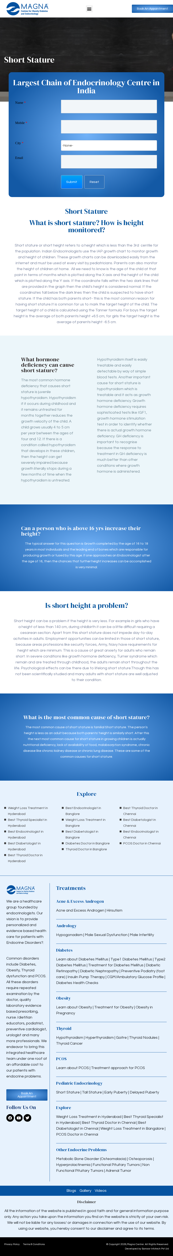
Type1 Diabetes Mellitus (131, 959)
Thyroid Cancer (69, 1043)
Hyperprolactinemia (73, 1165)
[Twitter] (27, 1118)
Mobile (21, 123)
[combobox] (109, 145)
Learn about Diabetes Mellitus (82, 959)
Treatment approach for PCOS (118, 1068)
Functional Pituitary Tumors (116, 1165)
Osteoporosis (141, 1159)
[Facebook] (10, 1118)
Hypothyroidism (70, 1038)
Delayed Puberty (144, 1092)
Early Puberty (115, 1092)
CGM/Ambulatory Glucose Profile (136, 977)
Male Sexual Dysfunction (106, 935)
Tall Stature (92, 1092)
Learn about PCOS (72, 1068)
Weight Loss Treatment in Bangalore (132, 1129)
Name (20, 102)
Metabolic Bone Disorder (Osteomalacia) (91, 1159)
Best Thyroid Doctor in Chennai (109, 1123)
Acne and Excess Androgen (80, 910)
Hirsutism (115, 910)
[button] (89, 8)
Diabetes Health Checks (77, 983)
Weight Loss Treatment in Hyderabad (88, 1117)
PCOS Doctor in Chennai (77, 1134)
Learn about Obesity (74, 1007)
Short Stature (68, 1092)
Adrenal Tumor (118, 1171)
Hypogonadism (69, 935)
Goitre (122, 1038)
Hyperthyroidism (100, 1038)
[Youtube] (19, 1118)
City (19, 143)
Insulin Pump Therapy (86, 977)
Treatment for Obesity (113, 1007)
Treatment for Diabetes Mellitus (115, 965)
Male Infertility (142, 935)
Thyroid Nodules (143, 1038)
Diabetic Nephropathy (99, 971)
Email (19, 158)
